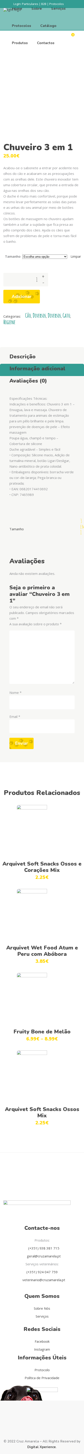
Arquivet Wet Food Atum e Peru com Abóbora (42, 951)
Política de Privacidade (42, 1377)
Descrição (22, 356)
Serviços (42, 1316)
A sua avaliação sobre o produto (35, 624)
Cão (28, 315)
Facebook (42, 1341)
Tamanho (13, 256)
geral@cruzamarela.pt (43, 1256)
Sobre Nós (42, 1308)
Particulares (30, 4)
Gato (66, 315)
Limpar (76, 256)
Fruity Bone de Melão (42, 1031)
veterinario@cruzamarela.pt (43, 1280)
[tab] (42, 355)
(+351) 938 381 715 (43, 1248)
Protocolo (42, 1370)
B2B (43, 4)
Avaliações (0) (28, 380)
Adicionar (22, 296)
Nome (15, 692)
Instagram (42, 1349)
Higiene (9, 322)
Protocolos (56, 4)
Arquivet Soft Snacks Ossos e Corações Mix (42, 867)
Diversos (39, 315)
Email (14, 716)
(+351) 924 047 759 (42, 1272)
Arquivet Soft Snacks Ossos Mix (42, 1112)
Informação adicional (37, 368)
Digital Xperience (41, 1447)
